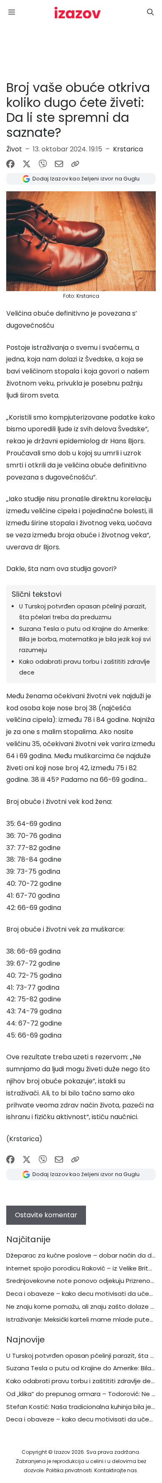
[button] (150, 12)
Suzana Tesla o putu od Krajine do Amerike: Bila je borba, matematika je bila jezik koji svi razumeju (85, 640)
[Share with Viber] (43, 164)
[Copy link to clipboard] (75, 164)
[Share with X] (26, 164)
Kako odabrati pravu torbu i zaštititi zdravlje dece (82, 1381)
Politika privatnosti (69, 1470)
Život (14, 149)
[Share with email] (59, 164)
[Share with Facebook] (10, 164)
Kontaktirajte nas (115, 1470)
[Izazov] (77, 12)
